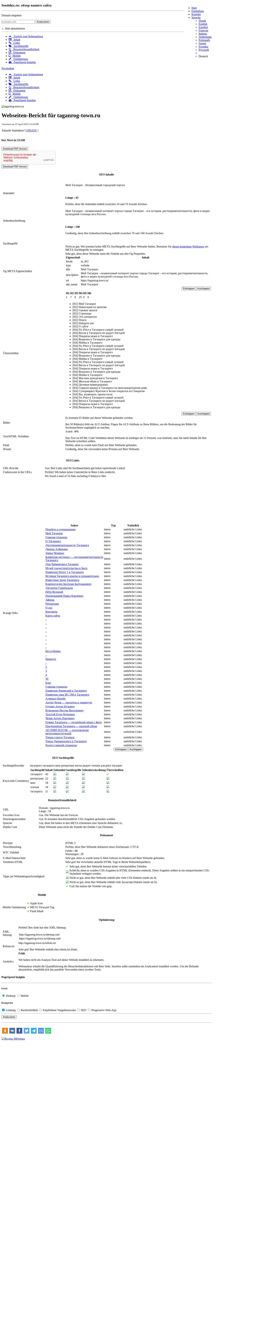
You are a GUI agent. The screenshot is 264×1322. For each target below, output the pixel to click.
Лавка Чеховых (54, 553)
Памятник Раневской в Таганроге (66, 690)
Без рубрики (53, 651)
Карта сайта (52, 615)
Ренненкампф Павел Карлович (64, 595)
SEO (83, 1010)
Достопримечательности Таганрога (67, 545)
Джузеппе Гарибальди (59, 587)
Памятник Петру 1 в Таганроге (64, 572)
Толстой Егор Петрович (60, 714)
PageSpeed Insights (23, 62)
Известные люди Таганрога (62, 580)
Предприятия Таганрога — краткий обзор (71, 726)
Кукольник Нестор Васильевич (64, 710)
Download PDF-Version (15, 148)
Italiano (203, 33)
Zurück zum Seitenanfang (27, 36)
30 (46, 678)
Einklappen (188, 288)
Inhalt (15, 39)
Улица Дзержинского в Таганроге (66, 741)
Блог (48, 682)
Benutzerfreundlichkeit (25, 49)
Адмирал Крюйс (55, 698)
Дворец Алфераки (56, 549)
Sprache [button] (196, 17)
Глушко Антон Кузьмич (60, 706)
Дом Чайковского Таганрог (62, 564)
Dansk (202, 20)
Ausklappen (203, 288)
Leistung (10, 1010)
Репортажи (52, 603)
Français (203, 30)
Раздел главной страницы (61, 745)
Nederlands (205, 36)
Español (203, 27)
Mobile (15, 55)
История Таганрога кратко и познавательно (72, 576)
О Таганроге (53, 541)
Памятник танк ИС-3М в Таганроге (67, 694)
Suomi (202, 43)
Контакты (51, 611)
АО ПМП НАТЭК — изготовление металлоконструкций (67, 732)
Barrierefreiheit (29, 1010)
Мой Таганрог (54, 533)
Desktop (10, 995)
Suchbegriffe (20, 46)
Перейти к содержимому (60, 529)
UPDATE (31, 130)
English (203, 24)
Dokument (18, 52)
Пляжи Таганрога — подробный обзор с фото (73, 722)
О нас (48, 607)
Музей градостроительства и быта (66, 568)
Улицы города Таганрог (60, 737)
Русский (204, 49)
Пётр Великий (54, 591)
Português (204, 40)
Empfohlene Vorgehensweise (59, 1010)
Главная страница (56, 537)
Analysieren (43, 21)
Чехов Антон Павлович (59, 718)
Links (15, 42)
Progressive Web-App (103, 1010)
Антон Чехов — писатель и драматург (68, 702)
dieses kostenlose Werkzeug (188, 246)
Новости (50, 659)
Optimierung (19, 59)
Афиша (49, 599)
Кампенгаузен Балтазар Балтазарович (68, 583)
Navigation (7, 68)
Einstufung (197, 11)
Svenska (203, 46)
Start (194, 7)
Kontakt (196, 14)
